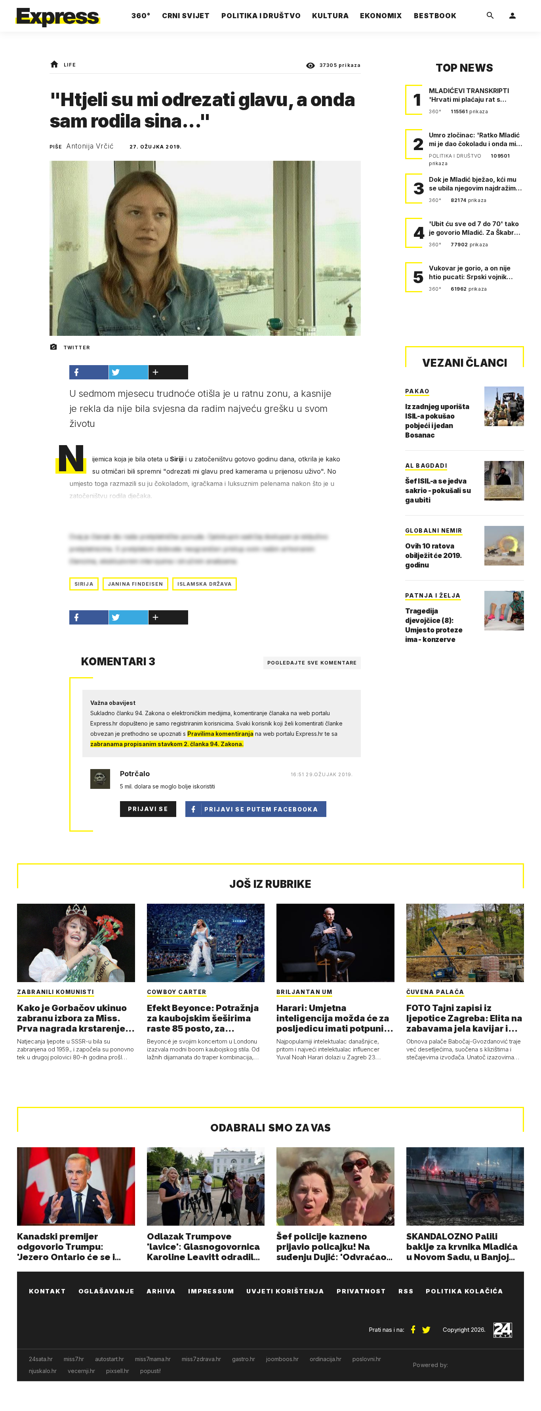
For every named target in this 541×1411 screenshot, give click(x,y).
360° (436, 111)
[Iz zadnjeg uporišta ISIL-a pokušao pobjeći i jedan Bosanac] (504, 406)
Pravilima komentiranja (220, 733)
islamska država (204, 584)
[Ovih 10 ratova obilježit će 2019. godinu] (504, 546)
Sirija (83, 584)
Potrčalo (135, 773)
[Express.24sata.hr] (58, 13)
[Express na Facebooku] (413, 1326)
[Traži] (490, 16)
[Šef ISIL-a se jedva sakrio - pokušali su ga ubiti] (504, 481)
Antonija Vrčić (90, 146)
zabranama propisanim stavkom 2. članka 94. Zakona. (167, 744)
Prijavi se (148, 808)
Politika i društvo (456, 156)
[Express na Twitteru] (426, 1326)
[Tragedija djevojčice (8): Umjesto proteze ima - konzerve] (504, 610)
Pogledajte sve (312, 663)
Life (70, 65)
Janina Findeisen (135, 584)
